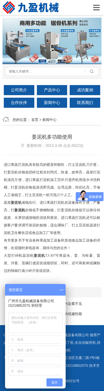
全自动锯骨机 (85, 343)
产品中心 (52, 90)
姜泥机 (19, 210)
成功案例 (85, 90)
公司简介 (19, 90)
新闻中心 (52, 102)
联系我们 (85, 102)
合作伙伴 (19, 102)
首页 (34, 120)
